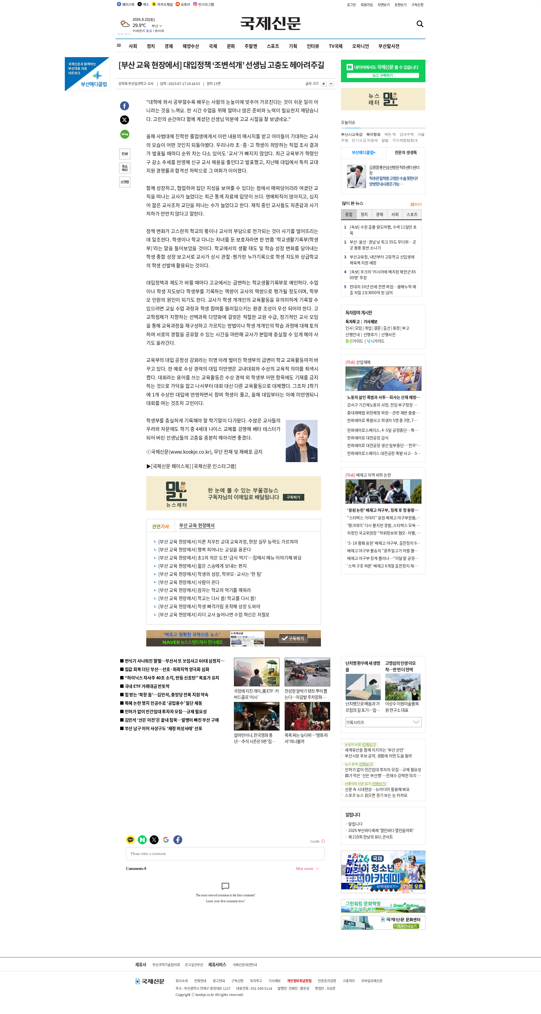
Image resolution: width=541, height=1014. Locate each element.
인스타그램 (206, 4)
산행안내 (352, 334)
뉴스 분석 (359, 764)
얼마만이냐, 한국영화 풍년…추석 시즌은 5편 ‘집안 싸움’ (254, 741)
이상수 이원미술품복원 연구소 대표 (402, 706)
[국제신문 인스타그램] (214, 465)
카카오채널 (164, 4)
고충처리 (349, 980)
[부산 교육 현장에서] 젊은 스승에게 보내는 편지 (202, 565)
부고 (405, 328)
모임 (358, 328)
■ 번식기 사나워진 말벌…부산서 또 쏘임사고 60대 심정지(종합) (175, 661)
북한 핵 (390, 134)
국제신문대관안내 (245, 964)
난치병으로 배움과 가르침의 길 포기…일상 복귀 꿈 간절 (362, 709)
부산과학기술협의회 (166, 964)
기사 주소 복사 (124, 168)
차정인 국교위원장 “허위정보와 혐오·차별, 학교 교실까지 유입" (398, 533)
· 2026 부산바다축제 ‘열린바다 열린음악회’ (379, 830)
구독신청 (417, 4)
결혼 (377, 328)
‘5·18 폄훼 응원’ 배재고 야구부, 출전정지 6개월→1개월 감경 (396, 543)
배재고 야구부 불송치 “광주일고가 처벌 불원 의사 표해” (391, 550)
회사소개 (182, 980)
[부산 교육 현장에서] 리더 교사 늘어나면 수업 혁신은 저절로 (214, 614)
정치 (151, 45)
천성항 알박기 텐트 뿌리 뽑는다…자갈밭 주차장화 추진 (306, 697)
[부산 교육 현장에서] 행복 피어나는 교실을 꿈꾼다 (204, 549)
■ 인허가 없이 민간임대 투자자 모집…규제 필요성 (163, 711)
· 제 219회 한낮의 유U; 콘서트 (369, 837)
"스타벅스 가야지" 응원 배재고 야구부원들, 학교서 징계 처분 (395, 517)
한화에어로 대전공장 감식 (367, 437)
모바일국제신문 (372, 980)
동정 (396, 328)
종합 (348, 214)
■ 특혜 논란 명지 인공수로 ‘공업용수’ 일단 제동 (161, 703)
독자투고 (256, 980)
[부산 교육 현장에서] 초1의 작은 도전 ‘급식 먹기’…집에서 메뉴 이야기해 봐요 (230, 557)
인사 (348, 328)
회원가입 (367, 4)
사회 (133, 45)
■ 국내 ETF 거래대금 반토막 (145, 686)
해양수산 (191, 45)
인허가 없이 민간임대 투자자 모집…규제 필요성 (383, 769)
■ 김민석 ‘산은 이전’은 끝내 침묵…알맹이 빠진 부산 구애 (169, 720)
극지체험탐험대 (405, 140)
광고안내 (219, 980)
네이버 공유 (124, 135)
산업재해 (358, 362)
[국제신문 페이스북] (171, 465)
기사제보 (275, 980)
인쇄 (124, 154)
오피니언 (360, 45)
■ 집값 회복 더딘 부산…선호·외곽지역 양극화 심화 (164, 669)
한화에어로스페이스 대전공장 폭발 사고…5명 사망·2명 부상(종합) (400, 453)
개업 (367, 328)
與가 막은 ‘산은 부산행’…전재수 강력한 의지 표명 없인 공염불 (394, 775)
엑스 (146, 4)
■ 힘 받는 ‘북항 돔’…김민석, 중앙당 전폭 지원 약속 (164, 694)
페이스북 (128, 4)
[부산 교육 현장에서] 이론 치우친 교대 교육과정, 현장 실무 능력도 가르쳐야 (228, 541)
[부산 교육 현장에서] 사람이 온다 (188, 582)
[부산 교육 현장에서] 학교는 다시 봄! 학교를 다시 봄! (207, 598)
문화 (231, 45)
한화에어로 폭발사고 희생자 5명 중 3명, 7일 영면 (386, 420)
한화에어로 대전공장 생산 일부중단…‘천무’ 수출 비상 (390, 445)
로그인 (351, 4)
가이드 (354, 341)
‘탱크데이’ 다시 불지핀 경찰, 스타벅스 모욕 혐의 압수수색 (393, 525)
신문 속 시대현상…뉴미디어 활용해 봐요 (377, 789)
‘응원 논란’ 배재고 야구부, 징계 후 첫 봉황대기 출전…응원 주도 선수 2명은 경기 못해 (415, 510)
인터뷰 (313, 45)
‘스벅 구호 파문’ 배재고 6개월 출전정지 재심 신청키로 (390, 565)
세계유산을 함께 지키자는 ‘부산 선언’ (374, 750)
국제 (213, 45)
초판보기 (400, 4)
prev (344, 870)
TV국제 (336, 45)
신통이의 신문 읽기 (365, 783)
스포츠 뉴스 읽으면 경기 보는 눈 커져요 (376, 795)
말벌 (385, 140)
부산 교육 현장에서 (197, 525)
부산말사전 (388, 45)
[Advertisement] (383, 615)
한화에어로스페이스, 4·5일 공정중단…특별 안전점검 (390, 430)
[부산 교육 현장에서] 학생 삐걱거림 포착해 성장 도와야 (209, 606)
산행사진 (388, 334)
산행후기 (370, 334)
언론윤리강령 (327, 980)
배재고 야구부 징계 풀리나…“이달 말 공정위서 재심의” (391, 558)
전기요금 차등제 (365, 140)
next (422, 870)
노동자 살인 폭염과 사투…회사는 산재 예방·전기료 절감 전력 (396, 397)
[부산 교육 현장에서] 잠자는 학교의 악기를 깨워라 (204, 590)
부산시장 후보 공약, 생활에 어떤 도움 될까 (378, 755)
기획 (293, 45)
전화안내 (200, 980)
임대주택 (407, 134)
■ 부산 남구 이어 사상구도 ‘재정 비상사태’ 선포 (161, 728)
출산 (386, 328)
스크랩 (124, 182)
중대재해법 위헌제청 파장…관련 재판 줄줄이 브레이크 (390, 412)
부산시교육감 (352, 134)
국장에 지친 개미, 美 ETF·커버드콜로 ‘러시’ (256, 694)
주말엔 (251, 45)
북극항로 (373, 134)
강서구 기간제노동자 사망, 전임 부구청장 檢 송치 (386, 405)
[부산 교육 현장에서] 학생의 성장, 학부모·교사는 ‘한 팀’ (210, 573)
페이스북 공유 (124, 106)
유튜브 (185, 4)
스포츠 (273, 45)
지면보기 (384, 4)
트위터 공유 (124, 121)
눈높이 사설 (360, 744)
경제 (169, 45)
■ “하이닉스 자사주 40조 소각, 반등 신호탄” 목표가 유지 (169, 678)
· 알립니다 (353, 824)
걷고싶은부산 (194, 964)
